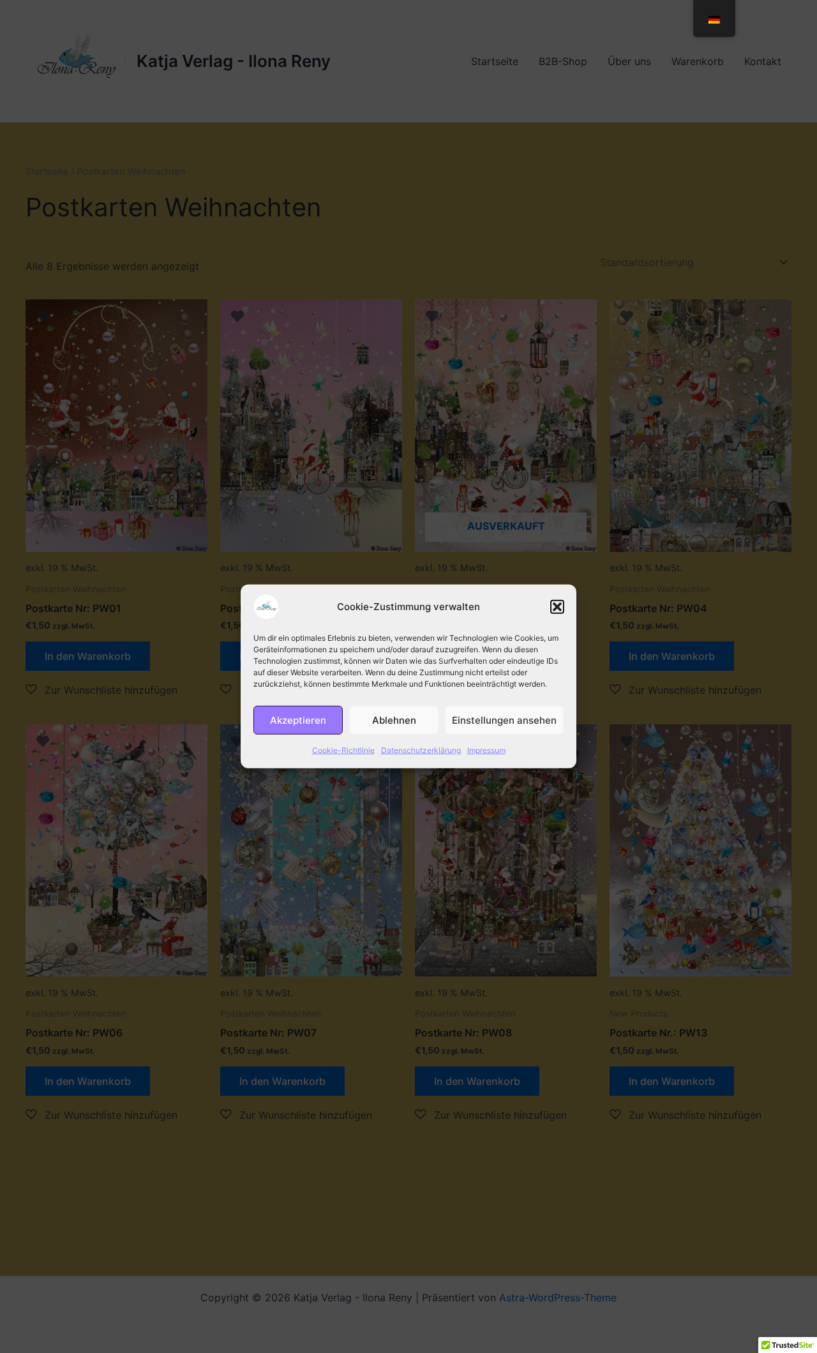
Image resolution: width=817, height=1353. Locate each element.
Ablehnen (394, 720)
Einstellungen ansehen (504, 720)
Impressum (486, 750)
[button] (557, 607)
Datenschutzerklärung (421, 750)
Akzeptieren (298, 720)
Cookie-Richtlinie (343, 750)
